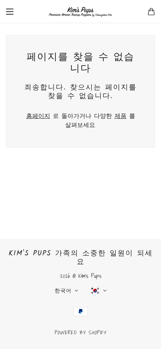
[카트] (151, 11)
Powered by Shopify (81, 332)
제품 (121, 116)
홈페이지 (38, 116)
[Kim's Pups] (80, 11)
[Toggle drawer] (9, 12)
